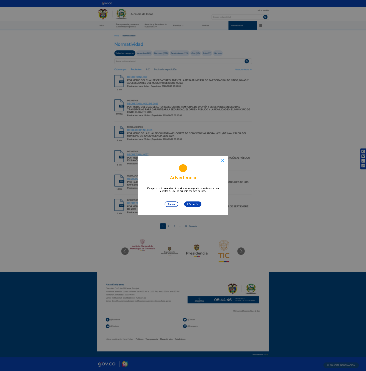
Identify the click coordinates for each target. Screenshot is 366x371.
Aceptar (171, 204)
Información (192, 204)
